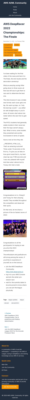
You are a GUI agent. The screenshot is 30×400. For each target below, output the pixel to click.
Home (15, 7)
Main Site (5, 364)
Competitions (8, 45)
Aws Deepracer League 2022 (12, 52)
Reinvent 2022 (8, 55)
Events (17, 45)
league (22, 299)
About (15, 12)
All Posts (4, 370)
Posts (15, 10)
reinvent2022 (15, 303)
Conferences (7, 47)
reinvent (6, 303)
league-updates (13, 299)
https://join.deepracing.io (14, 272)
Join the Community (15, 15)
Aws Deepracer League (10, 50)
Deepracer (18, 55)
